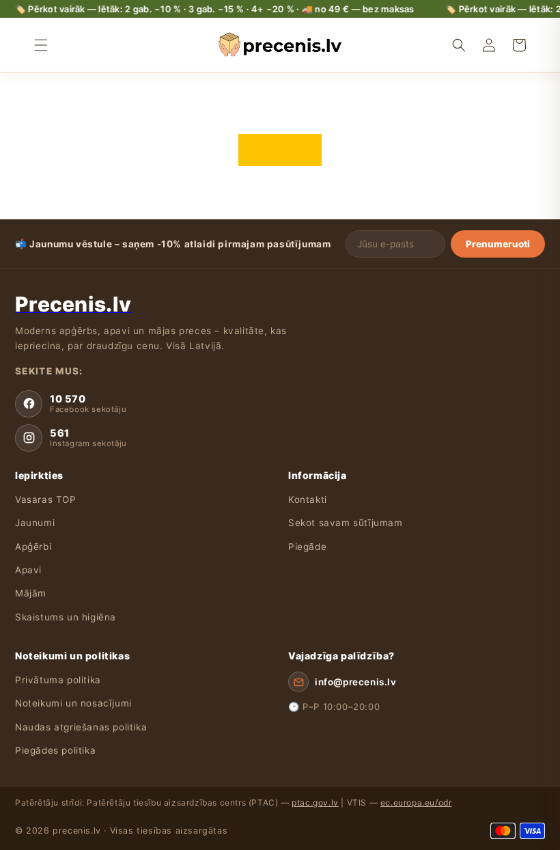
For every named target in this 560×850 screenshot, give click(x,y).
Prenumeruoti (498, 243)
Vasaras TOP (45, 499)
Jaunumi (35, 522)
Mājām (30, 593)
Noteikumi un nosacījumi (73, 703)
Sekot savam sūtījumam (345, 522)
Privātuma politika (58, 679)
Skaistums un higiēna (65, 617)
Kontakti (307, 499)
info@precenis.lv (356, 681)
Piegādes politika (55, 750)
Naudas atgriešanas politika (81, 727)
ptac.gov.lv (315, 802)
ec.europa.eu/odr (416, 802)
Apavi (28, 569)
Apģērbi (33, 546)
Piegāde (307, 546)
